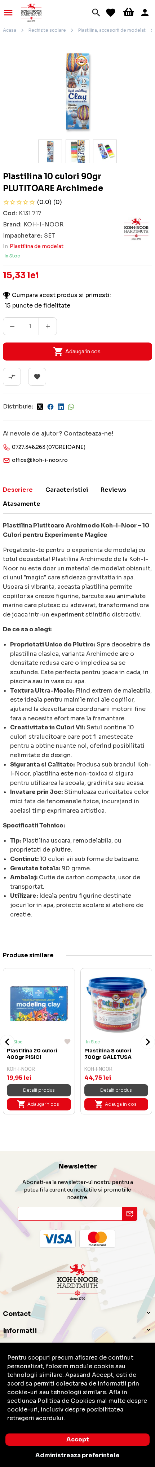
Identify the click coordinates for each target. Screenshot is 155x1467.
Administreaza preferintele (77, 1455)
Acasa (9, 30)
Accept (77, 1439)
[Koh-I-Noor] (31, 12)
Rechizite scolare (47, 30)
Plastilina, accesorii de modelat (112, 30)
